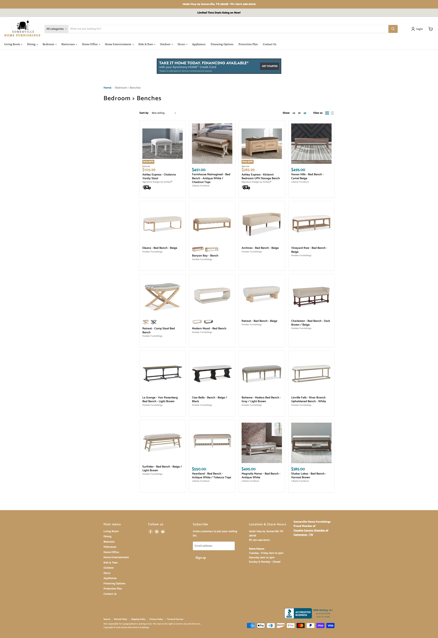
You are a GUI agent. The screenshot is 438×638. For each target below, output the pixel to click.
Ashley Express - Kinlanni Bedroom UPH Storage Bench (261, 176)
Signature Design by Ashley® (157, 182)
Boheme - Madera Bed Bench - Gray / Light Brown (261, 399)
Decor (182, 44)
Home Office (90, 44)
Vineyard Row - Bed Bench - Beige (309, 250)
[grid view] (327, 113)
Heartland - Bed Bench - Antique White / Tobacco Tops (211, 475)
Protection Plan (248, 44)
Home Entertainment (118, 44)
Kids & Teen (145, 44)
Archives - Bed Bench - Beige (260, 248)
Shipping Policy (138, 619)
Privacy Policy (156, 619)
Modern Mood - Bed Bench (209, 328)
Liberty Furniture (200, 186)
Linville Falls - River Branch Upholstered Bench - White (308, 399)
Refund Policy (120, 619)
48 (305, 113)
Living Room (12, 44)
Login (419, 29)
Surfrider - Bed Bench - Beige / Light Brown (162, 468)
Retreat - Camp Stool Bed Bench (158, 330)
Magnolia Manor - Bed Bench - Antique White (261, 475)
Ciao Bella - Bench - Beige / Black (209, 399)
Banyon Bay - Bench (205, 255)
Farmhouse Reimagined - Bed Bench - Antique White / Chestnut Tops (211, 178)
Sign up (201, 557)
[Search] (393, 29)
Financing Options (222, 44)
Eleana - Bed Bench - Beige (159, 248)
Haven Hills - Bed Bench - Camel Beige (307, 176)
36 (299, 113)
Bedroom (49, 44)
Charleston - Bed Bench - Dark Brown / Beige (310, 323)
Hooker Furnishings (152, 252)
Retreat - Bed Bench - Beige (259, 321)
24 (294, 113)
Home (107, 88)
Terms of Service (175, 619)
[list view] (332, 113)
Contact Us (269, 44)
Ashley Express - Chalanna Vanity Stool (159, 176)
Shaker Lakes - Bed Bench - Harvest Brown (308, 475)
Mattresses (68, 44)
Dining (31, 44)
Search (107, 619)
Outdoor (165, 44)
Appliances (198, 44)
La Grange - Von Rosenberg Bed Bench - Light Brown (160, 399)
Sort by (144, 113)
